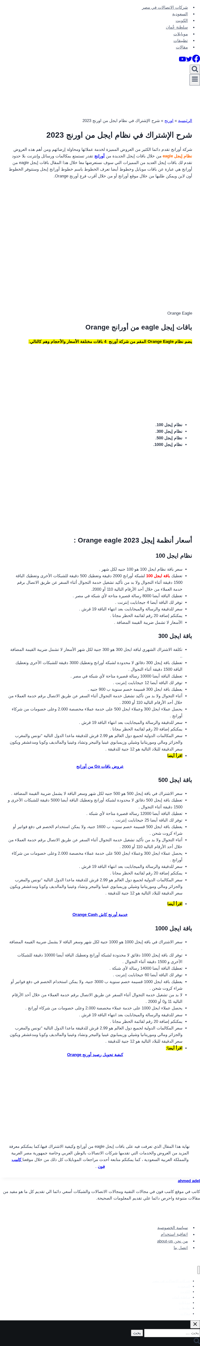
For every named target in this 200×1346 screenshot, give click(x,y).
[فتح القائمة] (195, 79)
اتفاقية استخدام (174, 1234)
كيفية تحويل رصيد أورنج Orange (95, 1054)
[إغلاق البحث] (195, 1324)
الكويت (182, 20)
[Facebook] (196, 61)
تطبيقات (180, 40)
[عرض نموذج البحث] (195, 69)
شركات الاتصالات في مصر (165, 7)
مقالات (182, 47)
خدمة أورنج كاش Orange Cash (100, 914)
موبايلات (180, 34)
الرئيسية (185, 120)
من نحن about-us (172, 1241)
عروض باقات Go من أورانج (100, 766)
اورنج (168, 120)
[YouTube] (182, 61)
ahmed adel (189, 1181)
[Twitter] (189, 61)
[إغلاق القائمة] (198, 1270)
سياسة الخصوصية (172, 1227)
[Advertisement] (100, 218)
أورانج (99, 156)
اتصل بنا (181, 1247)
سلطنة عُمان (177, 27)
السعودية (180, 14)
